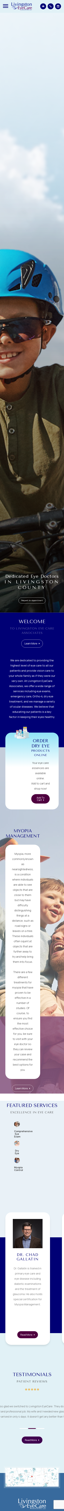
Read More (26, 1334)
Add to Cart (41, 799)
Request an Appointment (32, 600)
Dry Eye (17, 1152)
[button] (23, 1428)
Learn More (30, 643)
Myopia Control (18, 1169)
